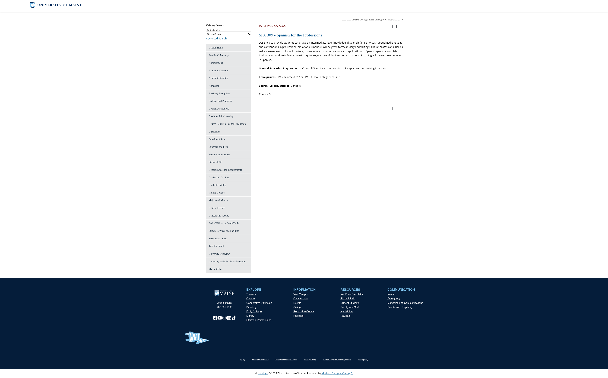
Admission (214, 85)
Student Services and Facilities (224, 230)
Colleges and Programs (220, 101)
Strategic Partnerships (258, 320)
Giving (297, 307)
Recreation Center (303, 311)
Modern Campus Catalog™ (337, 373)
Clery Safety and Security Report (337, 360)
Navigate (345, 315)
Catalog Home (216, 47)
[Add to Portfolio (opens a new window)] (394, 26)
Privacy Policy (310, 360)
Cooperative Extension (259, 303)
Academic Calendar (218, 70)
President (298, 315)
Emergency (393, 298)
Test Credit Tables (218, 238)
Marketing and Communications (405, 303)
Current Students (349, 303)
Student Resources (260, 360)
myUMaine (346, 311)
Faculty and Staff (349, 307)
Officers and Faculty (219, 215)
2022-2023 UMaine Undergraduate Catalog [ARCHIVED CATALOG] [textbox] (372, 19)
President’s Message (219, 55)
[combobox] (372, 19)
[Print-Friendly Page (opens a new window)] (398, 26)
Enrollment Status (217, 139)
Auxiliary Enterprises (219, 93)
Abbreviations (216, 62)
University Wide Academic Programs (227, 261)
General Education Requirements (225, 169)
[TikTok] (233, 318)
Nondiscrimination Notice (286, 360)
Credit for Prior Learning (221, 116)
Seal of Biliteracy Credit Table (224, 223)
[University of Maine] (56, 7)
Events (297, 303)
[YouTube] (219, 318)
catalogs (263, 373)
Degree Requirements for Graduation (227, 124)
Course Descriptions (219, 108)
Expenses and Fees (218, 146)
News (390, 294)
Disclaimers (214, 131)
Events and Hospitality (400, 307)
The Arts (251, 294)
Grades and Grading (219, 177)
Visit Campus (300, 294)
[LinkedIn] (229, 318)
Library (250, 315)
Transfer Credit (216, 246)
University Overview (219, 253)
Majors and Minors (218, 200)
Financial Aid (215, 162)
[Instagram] (224, 318)
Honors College (217, 192)
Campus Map (300, 298)
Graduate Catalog (217, 185)
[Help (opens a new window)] (402, 26)
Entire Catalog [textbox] (213, 30)
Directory (251, 307)
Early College (254, 311)
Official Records (217, 208)
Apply (242, 360)
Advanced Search (216, 38)
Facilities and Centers (219, 154)
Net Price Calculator (351, 294)
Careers (250, 298)
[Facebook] (215, 318)
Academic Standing (218, 78)
